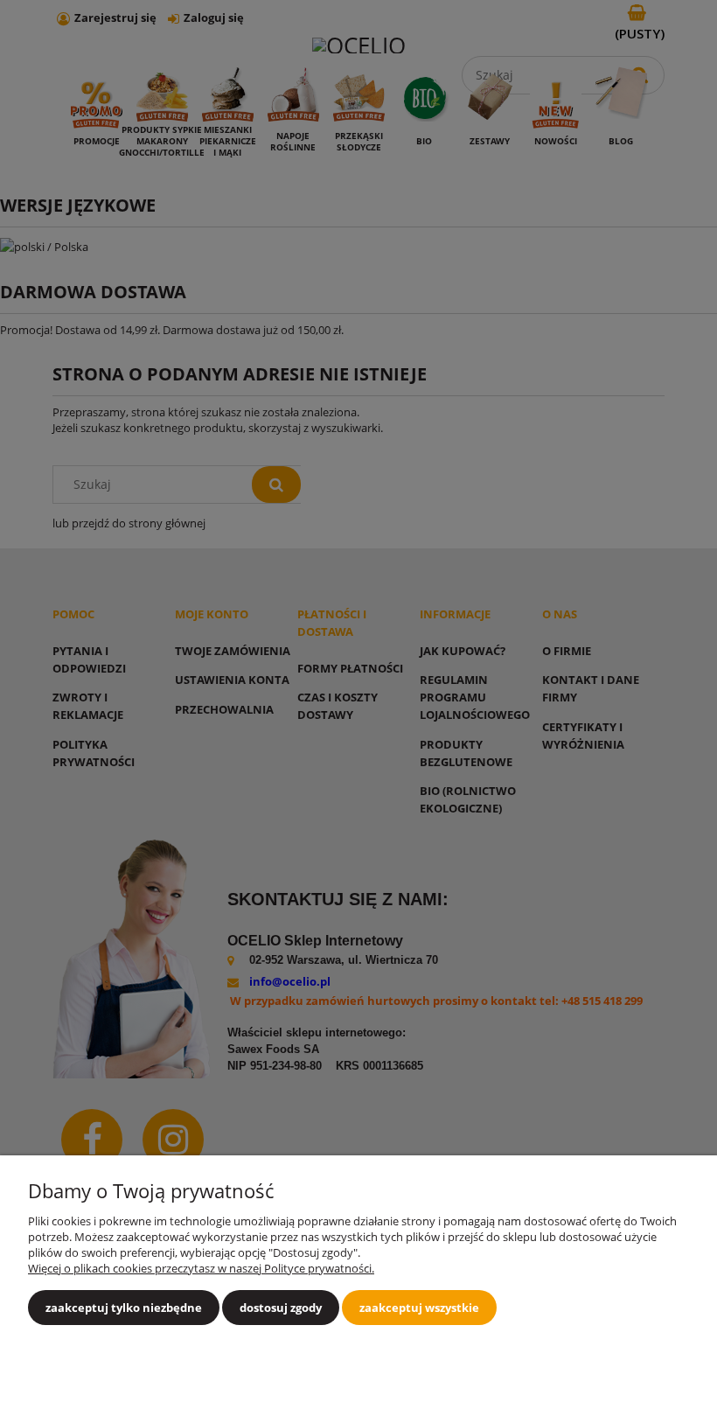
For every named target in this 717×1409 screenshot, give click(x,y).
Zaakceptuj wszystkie (419, 1307)
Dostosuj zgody (281, 1307)
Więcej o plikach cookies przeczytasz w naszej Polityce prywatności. (201, 1268)
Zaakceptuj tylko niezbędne (123, 1307)
